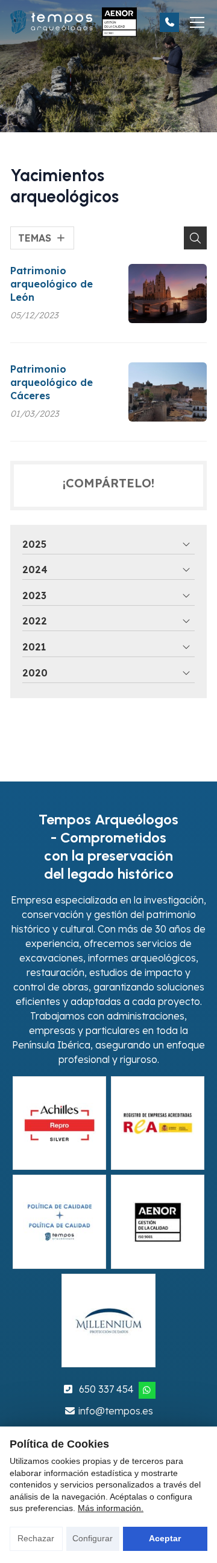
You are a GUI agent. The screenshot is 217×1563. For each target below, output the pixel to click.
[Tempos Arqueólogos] (73, 22)
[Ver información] (59, 1221)
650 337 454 (106, 1389)
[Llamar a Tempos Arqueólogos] (169, 22)
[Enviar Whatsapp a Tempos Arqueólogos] (147, 1390)
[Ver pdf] (59, 1123)
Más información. (110, 1508)
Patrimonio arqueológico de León (51, 284)
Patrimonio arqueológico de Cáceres (51, 382)
